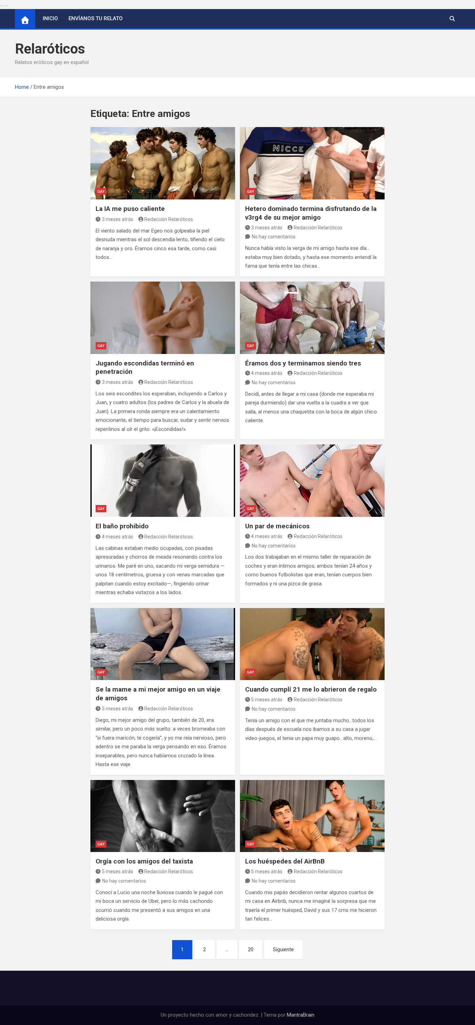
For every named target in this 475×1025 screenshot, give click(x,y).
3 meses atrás (117, 219)
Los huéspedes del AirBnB (285, 861)
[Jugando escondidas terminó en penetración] (162, 318)
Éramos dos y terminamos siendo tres (303, 363)
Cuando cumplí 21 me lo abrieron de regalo (311, 689)
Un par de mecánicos (277, 526)
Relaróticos (50, 49)
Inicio (50, 18)
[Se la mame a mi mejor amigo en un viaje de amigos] (162, 644)
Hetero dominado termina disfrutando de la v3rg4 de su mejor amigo (311, 213)
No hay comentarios (274, 236)
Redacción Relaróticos (168, 219)
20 (250, 949)
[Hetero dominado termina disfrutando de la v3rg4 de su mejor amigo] (312, 163)
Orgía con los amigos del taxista (144, 861)
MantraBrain (300, 1015)
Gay (101, 191)
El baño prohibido (122, 526)
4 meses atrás (266, 373)
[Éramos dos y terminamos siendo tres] (312, 318)
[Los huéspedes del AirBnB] (312, 816)
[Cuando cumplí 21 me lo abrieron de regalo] (312, 644)
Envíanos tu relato (96, 18)
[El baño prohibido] (162, 480)
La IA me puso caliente (130, 209)
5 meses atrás (117, 708)
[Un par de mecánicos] (312, 480)
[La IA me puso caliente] (162, 163)
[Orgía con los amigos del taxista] (162, 816)
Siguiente (283, 949)
